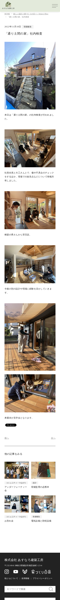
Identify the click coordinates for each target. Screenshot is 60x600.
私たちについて (11, 578)
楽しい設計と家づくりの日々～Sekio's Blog (30, 14)
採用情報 (25, 578)
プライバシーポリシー (42, 578)
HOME (7, 14)
